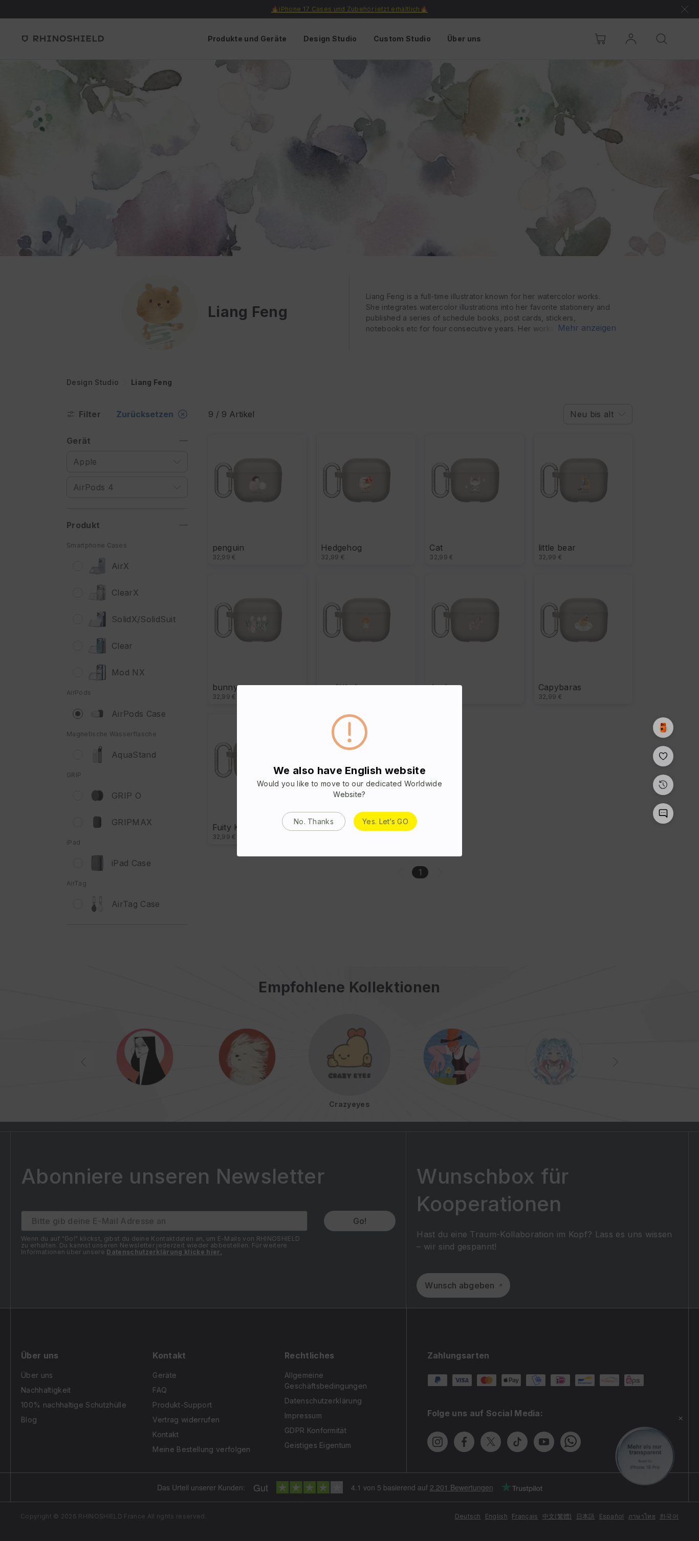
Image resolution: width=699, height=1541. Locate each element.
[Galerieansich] (663, 727)
